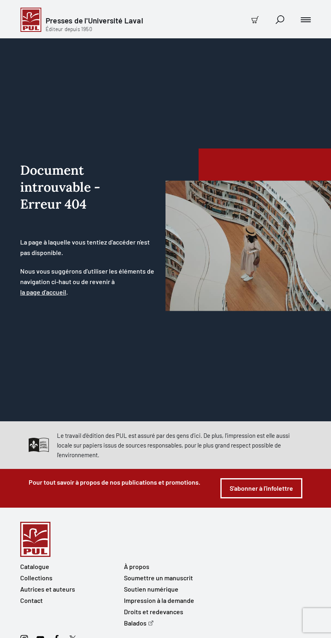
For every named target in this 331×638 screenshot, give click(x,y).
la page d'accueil (43, 292)
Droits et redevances (153, 611)
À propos (136, 566)
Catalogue (34, 566)
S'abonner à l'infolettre (261, 488)
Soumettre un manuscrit (158, 578)
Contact (31, 600)
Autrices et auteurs (47, 589)
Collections (36, 578)
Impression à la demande (159, 600)
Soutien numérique (151, 589)
